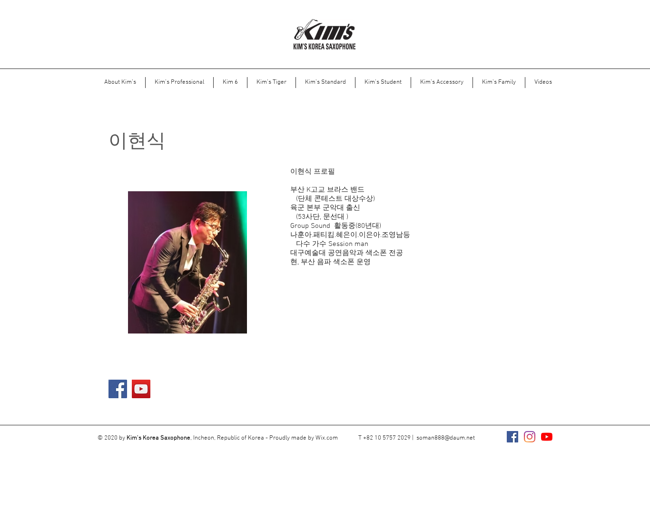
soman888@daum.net (445, 438)
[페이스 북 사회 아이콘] (512, 436)
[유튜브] (546, 436)
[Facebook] (117, 389)
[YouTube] (141, 389)
